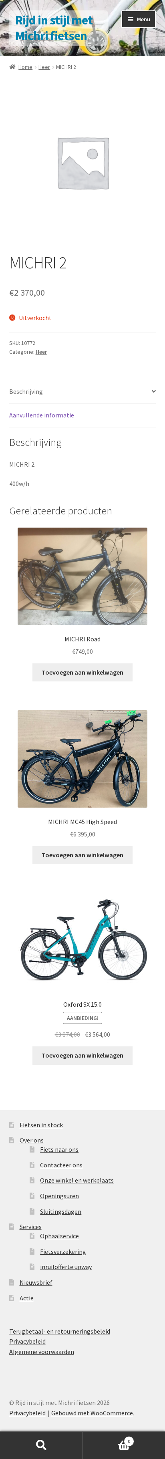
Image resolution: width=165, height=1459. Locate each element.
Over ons (32, 1140)
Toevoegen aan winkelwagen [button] (82, 672)
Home (25, 67)
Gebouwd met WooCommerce (92, 1413)
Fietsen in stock (41, 1125)
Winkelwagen (106, 1438)
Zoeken (41, 1445)
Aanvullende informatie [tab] (41, 415)
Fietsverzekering (63, 1251)
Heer (44, 67)
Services (31, 1227)
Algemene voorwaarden (41, 1352)
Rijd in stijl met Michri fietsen (54, 28)
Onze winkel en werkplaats (77, 1180)
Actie (27, 1298)
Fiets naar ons (59, 1149)
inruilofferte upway (66, 1267)
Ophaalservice (59, 1236)
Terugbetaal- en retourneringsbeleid (59, 1331)
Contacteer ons (61, 1165)
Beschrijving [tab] (26, 391)
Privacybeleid (27, 1341)
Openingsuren (59, 1196)
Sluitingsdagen (60, 1211)
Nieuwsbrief (36, 1282)
